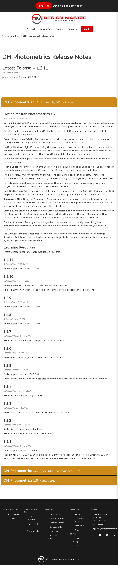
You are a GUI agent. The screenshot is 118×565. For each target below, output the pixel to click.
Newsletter (79, 525)
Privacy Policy (77, 540)
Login (87, 29)
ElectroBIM (13, 514)
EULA (77, 546)
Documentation (57, 518)
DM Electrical (31, 518)
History (78, 514)
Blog (77, 530)
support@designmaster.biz (104, 529)
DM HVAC (33, 524)
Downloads (55, 514)
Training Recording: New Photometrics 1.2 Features (32, 251)
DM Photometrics (31, 36)
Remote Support (52, 537)
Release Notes (56, 527)
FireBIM (12, 518)
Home (18, 36)
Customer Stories (78, 520)
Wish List (54, 531)
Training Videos (57, 523)
